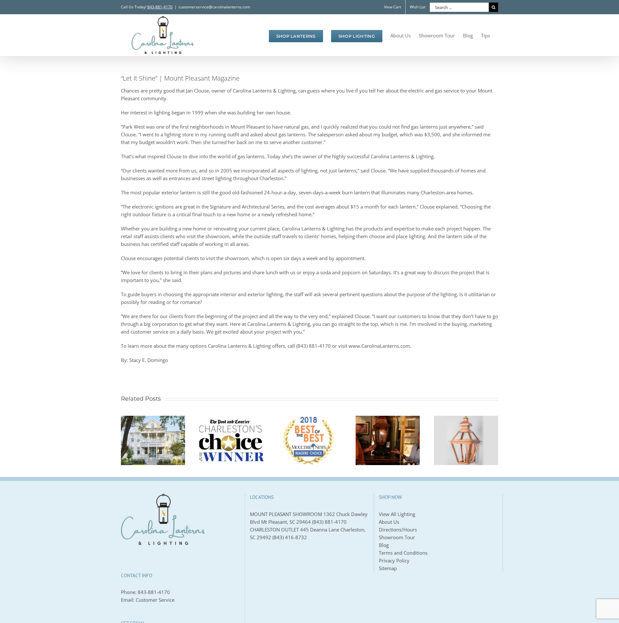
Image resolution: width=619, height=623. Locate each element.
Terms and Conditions (403, 553)
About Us (389, 522)
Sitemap (388, 568)
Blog (384, 545)
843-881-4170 (154, 592)
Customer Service (155, 600)
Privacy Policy (394, 560)
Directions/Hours (398, 529)
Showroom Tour (397, 537)
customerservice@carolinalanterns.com (214, 7)
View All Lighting (397, 514)
